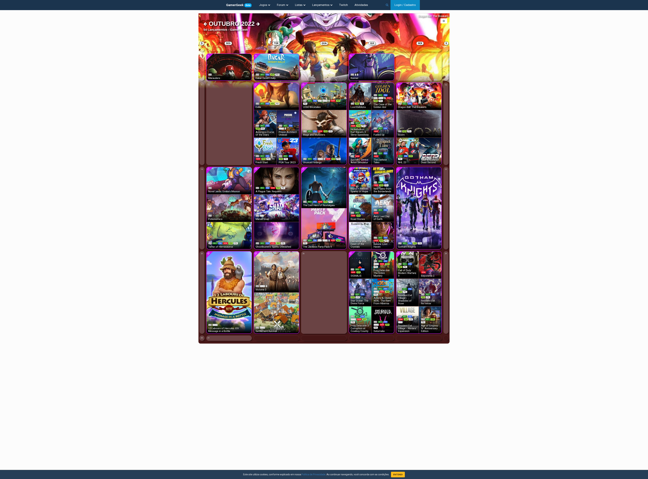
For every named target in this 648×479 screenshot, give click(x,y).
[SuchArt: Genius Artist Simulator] (360, 151)
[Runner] (371, 66)
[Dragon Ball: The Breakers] (419, 95)
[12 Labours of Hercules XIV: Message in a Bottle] (229, 292)
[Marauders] (229, 66)
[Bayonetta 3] (430, 264)
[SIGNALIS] (360, 264)
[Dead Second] (430, 151)
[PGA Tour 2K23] (288, 151)
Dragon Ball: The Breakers (433, 16)
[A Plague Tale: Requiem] (276, 180)
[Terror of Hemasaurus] (229, 235)
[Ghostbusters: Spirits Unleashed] (276, 235)
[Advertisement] (628, 75)
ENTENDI (398, 474)
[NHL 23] (407, 151)
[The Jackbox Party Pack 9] (324, 228)
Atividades (361, 5)
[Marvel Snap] (276, 207)
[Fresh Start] (265, 151)
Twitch (343, 5)
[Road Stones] (360, 207)
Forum (281, 5)
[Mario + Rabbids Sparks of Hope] (360, 180)
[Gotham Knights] (419, 207)
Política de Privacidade (314, 474)
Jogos (263, 5)
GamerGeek (238, 5)
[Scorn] (419, 123)
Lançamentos (320, 5)
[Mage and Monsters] (324, 123)
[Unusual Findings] (324, 151)
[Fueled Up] (383, 123)
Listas (298, 5)
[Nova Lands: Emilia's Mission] (229, 180)
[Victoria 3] (276, 271)
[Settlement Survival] (276, 313)
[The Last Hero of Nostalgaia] (324, 187)
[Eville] (276, 95)
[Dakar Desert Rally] (276, 66)
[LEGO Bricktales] (324, 95)
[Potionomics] (229, 207)
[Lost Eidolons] (360, 95)
